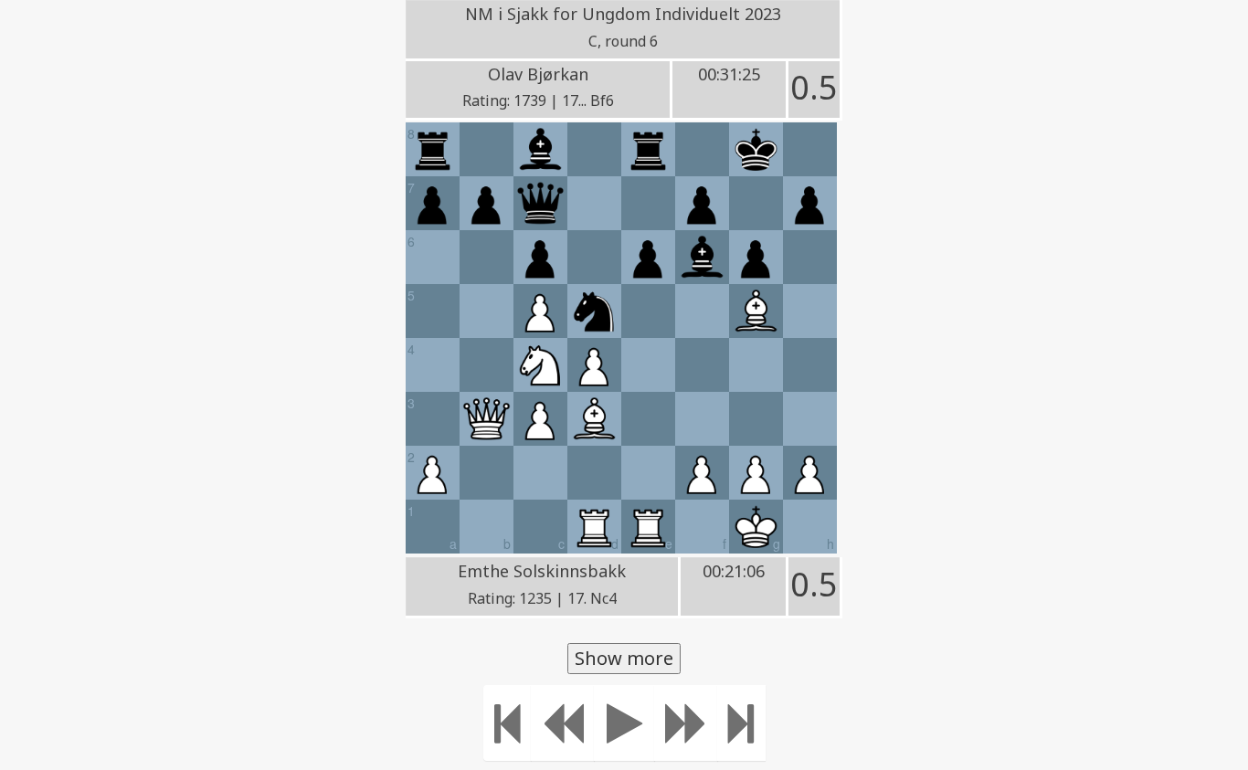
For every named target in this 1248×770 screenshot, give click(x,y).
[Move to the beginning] (507, 723)
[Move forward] (686, 723)
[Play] (624, 723)
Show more (624, 658)
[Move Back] (563, 723)
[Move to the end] (741, 723)
